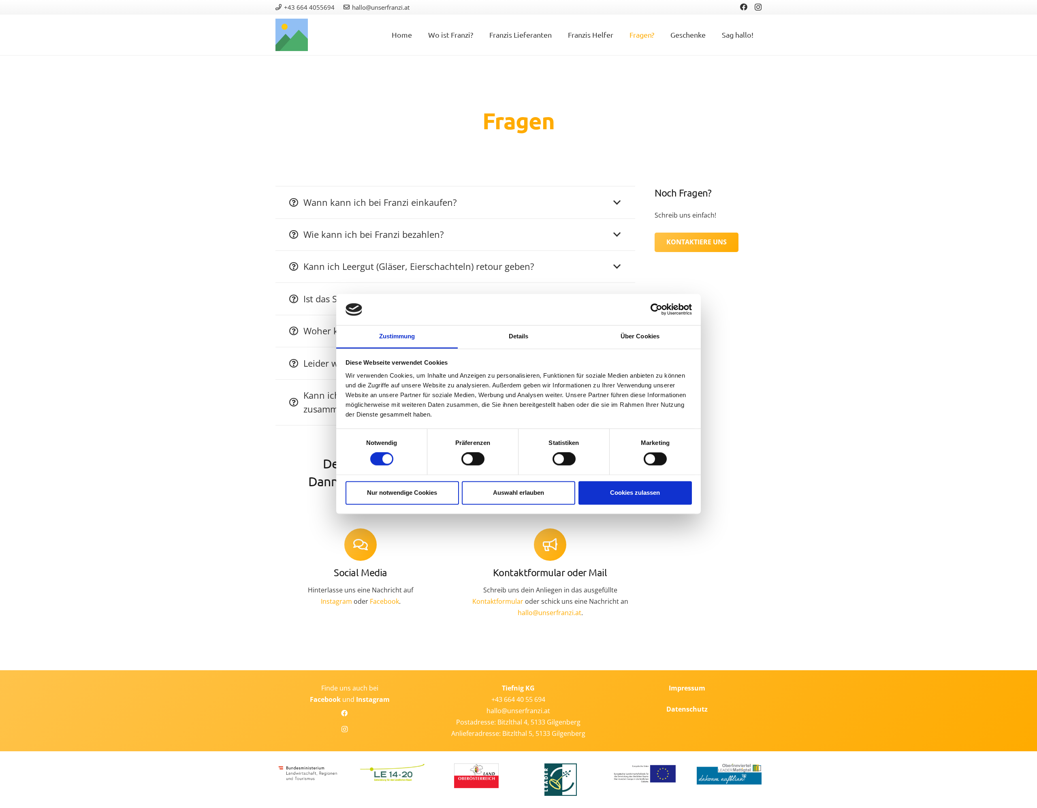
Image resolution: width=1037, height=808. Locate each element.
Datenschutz (687, 709)
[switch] (472, 459)
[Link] (291, 35)
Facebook (384, 601)
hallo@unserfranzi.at (549, 612)
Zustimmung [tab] (397, 336)
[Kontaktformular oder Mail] (550, 544)
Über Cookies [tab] (640, 336)
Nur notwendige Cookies (402, 492)
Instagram (336, 601)
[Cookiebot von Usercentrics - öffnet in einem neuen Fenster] (656, 310)
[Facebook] (743, 7)
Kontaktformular (497, 601)
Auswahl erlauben (518, 492)
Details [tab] (519, 336)
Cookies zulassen (635, 492)
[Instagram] (758, 7)
